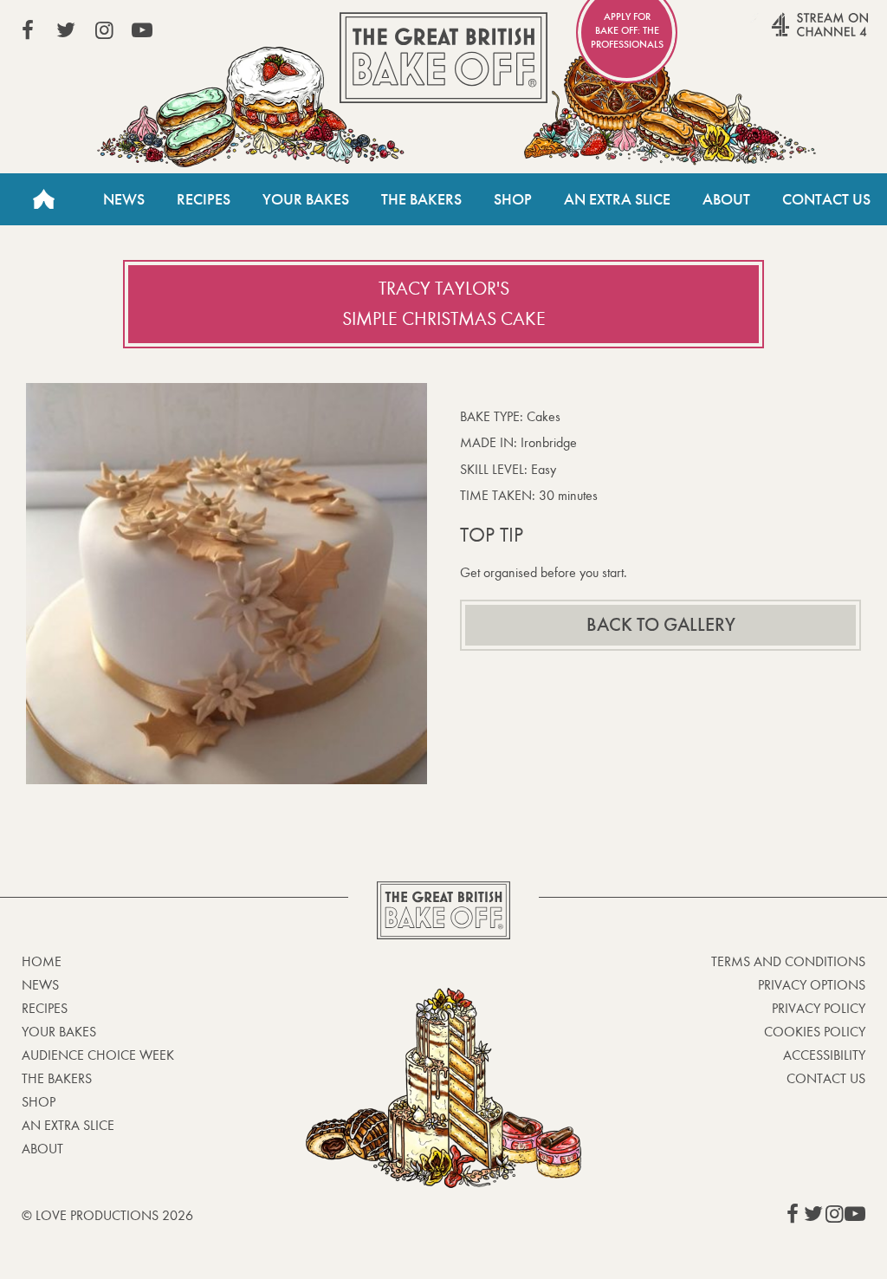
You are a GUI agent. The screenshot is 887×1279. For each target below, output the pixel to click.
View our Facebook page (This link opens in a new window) (27, 30)
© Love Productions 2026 (107, 1215)
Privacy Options (811, 985)
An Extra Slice (617, 199)
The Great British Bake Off (443, 57)
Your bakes (59, 1031)
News (124, 199)
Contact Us (826, 199)
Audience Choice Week (98, 1055)
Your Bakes (305, 199)
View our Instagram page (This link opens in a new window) (104, 30)
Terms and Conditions (788, 961)
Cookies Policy (814, 1031)
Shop (513, 199)
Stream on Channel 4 (786, 33)
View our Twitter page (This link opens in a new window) (65, 30)
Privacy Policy (818, 1008)
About (726, 199)
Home (43, 199)
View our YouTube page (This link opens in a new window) (142, 30)
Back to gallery (660, 625)
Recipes (203, 199)
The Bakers (421, 199)
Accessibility (824, 1055)
